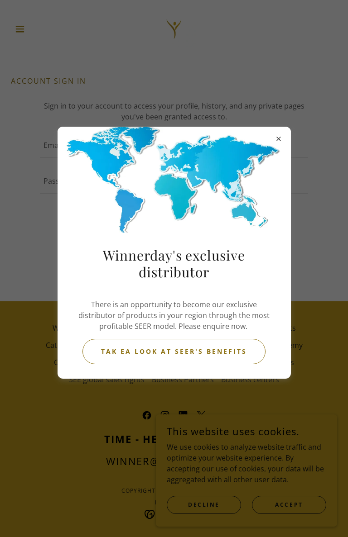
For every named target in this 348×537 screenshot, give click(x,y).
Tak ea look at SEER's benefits (174, 351)
